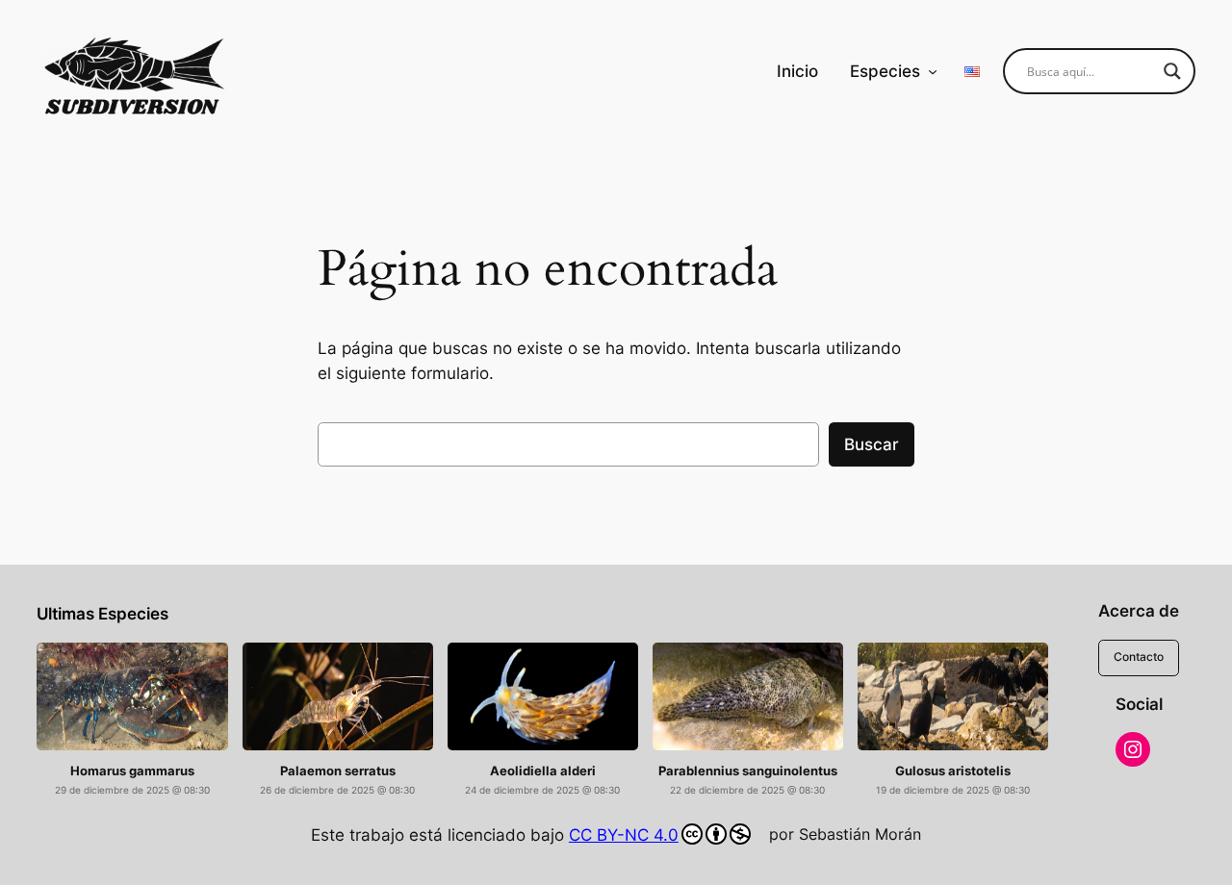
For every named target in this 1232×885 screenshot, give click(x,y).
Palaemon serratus (338, 771)
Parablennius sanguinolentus (747, 771)
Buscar (871, 444)
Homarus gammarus (132, 771)
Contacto (1139, 656)
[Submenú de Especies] (932, 71)
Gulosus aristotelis (953, 771)
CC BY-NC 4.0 (624, 835)
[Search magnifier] (1172, 71)
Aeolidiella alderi (543, 771)
